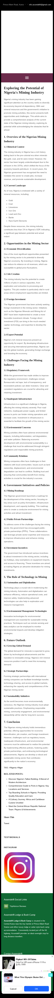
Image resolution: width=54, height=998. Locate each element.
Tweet (6, 823)
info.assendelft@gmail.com (40, 5)
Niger (20, 767)
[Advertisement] (27, 42)
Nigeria (13, 767)
